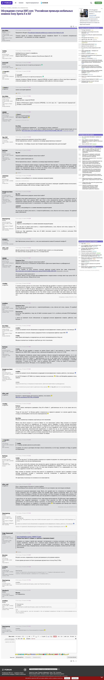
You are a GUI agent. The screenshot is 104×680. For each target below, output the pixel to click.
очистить (33, 638)
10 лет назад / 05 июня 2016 (23, 239)
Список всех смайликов (9, 639)
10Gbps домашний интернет (87, 44)
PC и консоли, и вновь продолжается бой (91, 47)
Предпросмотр (36, 657)
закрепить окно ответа (9, 641)
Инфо (70, 30)
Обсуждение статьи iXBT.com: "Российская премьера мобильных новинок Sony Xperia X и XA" (37, 12)
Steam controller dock (87, 144)
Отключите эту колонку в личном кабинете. (89, 270)
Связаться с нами (33, 672)
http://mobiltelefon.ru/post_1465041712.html (29, 536)
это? (17, 609)
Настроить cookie (45, 674)
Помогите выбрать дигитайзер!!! (88, 253)
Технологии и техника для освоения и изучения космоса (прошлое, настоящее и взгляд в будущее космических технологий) (91, 66)
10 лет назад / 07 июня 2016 (23, 533)
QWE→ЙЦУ (20, 638)
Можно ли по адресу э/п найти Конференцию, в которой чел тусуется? (92, 258)
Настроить (75, 678)
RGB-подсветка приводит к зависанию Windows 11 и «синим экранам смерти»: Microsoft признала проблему (91, 155)
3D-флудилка (84, 74)
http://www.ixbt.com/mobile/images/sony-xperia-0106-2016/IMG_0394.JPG (42, 271)
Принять (67, 678)
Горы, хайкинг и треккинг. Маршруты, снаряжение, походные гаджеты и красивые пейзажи (92, 141)
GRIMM (18, 93)
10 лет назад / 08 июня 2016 (23, 555)
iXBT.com (31, 676)
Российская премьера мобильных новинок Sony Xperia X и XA (46, 32)
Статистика (58, 672)
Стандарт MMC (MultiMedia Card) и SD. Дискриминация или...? (89, 249)
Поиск (51, 672)
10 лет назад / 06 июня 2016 (23, 513)
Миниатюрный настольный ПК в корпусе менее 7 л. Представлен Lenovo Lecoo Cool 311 (92, 175)
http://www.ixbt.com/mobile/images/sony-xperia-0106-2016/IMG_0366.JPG (48, 130)
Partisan (19, 552)
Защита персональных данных (57, 674)
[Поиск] (91, 2)
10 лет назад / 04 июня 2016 (23, 30)
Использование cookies (34, 674)
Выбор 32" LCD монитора (87, 58)
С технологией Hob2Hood (92, 15)
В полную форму (72, 657)
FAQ (54, 672)
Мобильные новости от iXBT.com (87, 146)
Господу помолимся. (86, 30)
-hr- (75, 636)
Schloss (19, 68)
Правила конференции (43, 672)
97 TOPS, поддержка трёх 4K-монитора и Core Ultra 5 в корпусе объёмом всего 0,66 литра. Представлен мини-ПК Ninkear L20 (92, 166)
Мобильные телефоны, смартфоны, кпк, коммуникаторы (14, 8)
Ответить (74, 30)
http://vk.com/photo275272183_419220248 (27, 397)
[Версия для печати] (71, 26)
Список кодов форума (9, 638)
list (61, 636)
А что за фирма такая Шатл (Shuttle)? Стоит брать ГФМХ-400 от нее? (91, 246)
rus (16, 638)
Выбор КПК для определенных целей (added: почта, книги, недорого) (91, 267)
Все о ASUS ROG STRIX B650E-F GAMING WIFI (91, 137)
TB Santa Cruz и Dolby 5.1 (86, 251)
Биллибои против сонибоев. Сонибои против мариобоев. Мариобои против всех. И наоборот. (91, 71)
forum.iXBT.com (60, 676)
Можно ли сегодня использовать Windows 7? (91, 76)
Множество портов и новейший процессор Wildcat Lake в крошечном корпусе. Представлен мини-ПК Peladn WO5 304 (92, 162)
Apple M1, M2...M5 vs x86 (86, 39)
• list (58, 636)
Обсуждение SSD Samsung (87, 37)
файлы (29, 638)
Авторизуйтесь (19, 657)
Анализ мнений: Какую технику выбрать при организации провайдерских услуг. (91, 255)
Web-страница (5, 79)
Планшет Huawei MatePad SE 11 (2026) (90, 79)
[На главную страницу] (6, 2)
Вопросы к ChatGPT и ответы (88, 53)
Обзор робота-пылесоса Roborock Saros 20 (91, 41)
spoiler (44, 636)
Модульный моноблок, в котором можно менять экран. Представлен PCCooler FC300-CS (92, 179)
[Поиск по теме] (73, 26)
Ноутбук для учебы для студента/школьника (91, 34)
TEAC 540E (83, 243)
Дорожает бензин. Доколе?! (87, 46)
